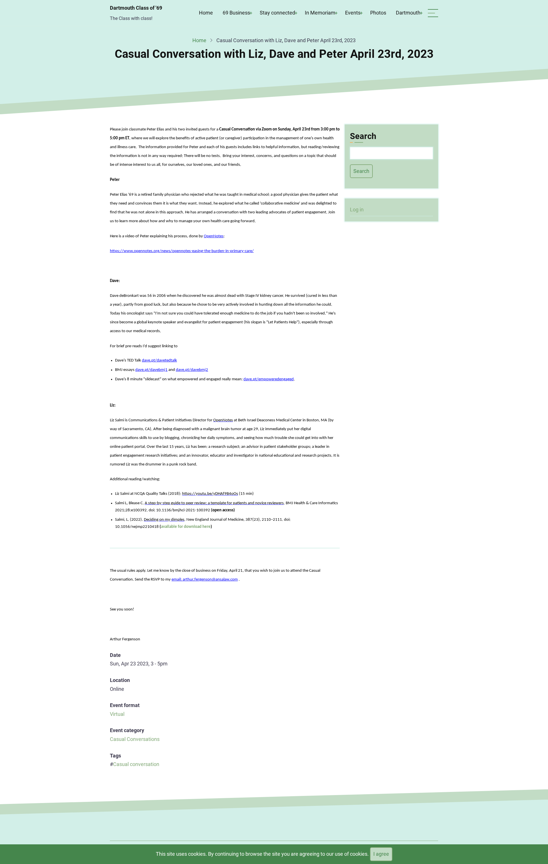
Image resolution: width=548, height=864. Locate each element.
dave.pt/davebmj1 (151, 370)
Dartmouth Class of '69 (136, 8)
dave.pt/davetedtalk (159, 360)
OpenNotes (213, 236)
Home (206, 13)
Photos (378, 13)
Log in (357, 210)
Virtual (117, 714)
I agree (381, 854)
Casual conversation (136, 764)
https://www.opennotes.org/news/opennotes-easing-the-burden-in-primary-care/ (182, 251)
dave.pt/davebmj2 (192, 370)
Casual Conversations (135, 739)
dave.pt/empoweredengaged (268, 379)
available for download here (186, 527)
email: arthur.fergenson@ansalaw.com (205, 579)
